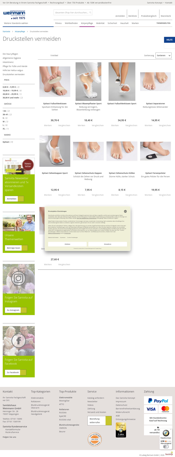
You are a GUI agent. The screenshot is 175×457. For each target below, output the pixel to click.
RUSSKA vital (65, 419)
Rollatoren (35, 401)
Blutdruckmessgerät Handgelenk (40, 412)
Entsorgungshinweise (125, 419)
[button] (45, 125)
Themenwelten (163, 23)
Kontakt (168, 2)
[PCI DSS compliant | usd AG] (95, 439)
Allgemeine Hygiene (12, 58)
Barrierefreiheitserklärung (128, 408)
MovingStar (64, 400)
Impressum (121, 401)
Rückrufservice (12, 432)
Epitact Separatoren (155, 103)
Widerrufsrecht (123, 412)
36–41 (8, 114)
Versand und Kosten (97, 412)
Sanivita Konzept (154, 2)
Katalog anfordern (96, 398)
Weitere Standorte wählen (16, 23)
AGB (118, 415)
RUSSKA (62, 412)
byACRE (62, 416)
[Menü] (170, 430)
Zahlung (91, 408)
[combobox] (73, 12)
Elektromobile (37, 398)
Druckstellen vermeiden (14, 74)
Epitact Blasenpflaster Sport (88, 103)
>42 (7, 110)
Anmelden (11, 198)
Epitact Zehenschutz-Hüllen (122, 173)
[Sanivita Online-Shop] (28, 15)
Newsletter (92, 401)
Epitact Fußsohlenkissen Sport (121, 103)
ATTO (61, 404)
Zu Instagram (13, 310)
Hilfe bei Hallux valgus (13, 70)
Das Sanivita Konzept (125, 398)
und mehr (13, 97)
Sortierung (149, 55)
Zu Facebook (13, 372)
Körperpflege (20, 31)
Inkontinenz (8, 62)
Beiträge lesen (13, 248)
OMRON (63, 428)
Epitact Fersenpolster (155, 173)
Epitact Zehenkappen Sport (55, 173)
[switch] (166, 446)
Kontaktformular (13, 429)
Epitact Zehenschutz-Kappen (88, 173)
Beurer (62, 431)
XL (6, 128)
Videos (91, 405)
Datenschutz (121, 405)
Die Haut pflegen (10, 54)
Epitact (8, 141)
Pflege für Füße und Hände (15, 66)
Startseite (7, 31)
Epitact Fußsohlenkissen (54, 103)
